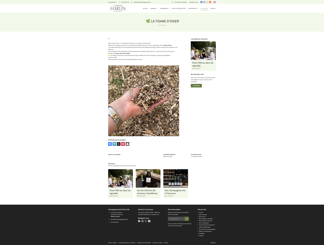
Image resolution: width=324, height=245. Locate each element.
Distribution (192, 8)
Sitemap (166, 242)
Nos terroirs (202, 216)
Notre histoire (203, 214)
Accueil (145, 8)
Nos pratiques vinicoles (205, 220)
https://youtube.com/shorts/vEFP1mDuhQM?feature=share (125, 59)
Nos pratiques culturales (206, 218)
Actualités (204, 8)
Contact (213, 8)
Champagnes (164, 8)
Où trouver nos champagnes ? (207, 229)
